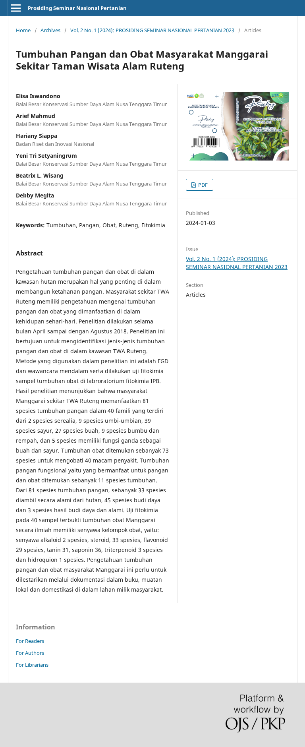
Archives (50, 30)
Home (23, 30)
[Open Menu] (16, 8)
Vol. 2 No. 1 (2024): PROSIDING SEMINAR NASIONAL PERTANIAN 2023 (152, 30)
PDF (202, 184)
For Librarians (32, 664)
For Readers (30, 640)
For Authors (30, 652)
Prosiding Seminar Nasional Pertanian (77, 8)
